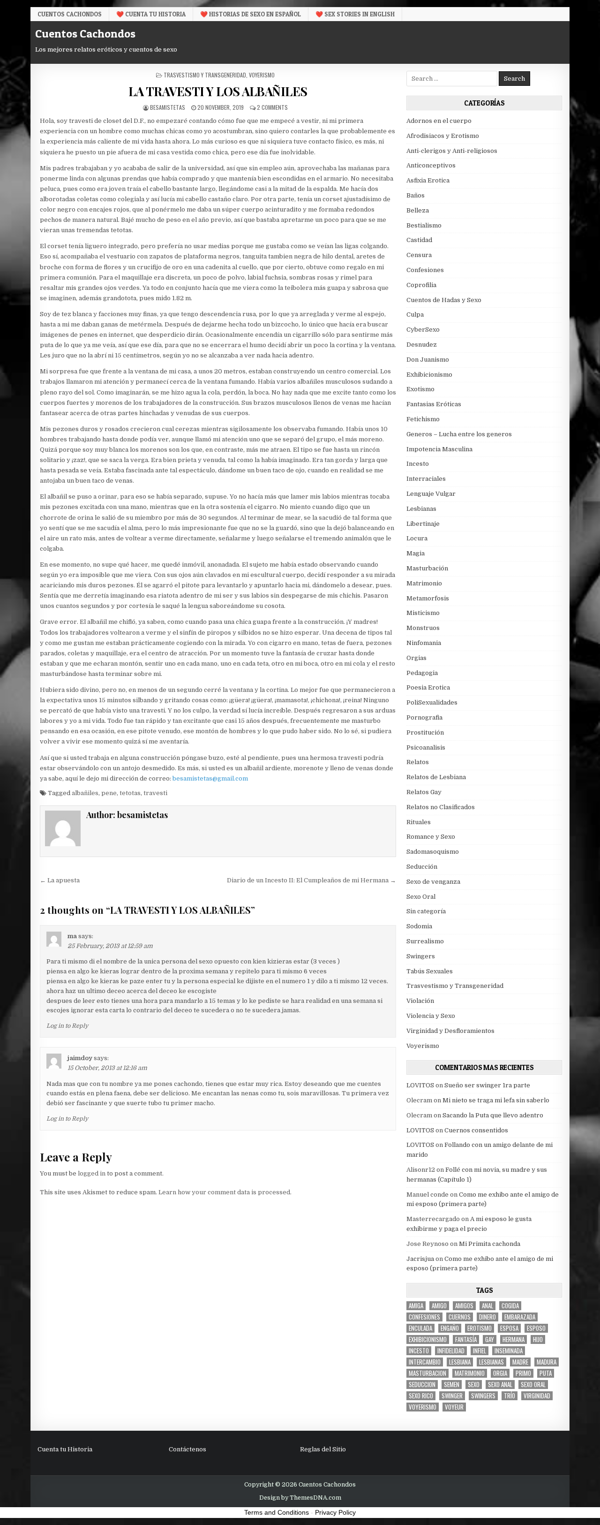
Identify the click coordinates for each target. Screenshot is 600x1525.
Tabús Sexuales (429, 971)
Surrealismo (425, 941)
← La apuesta (60, 880)
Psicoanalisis (425, 747)
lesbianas (491, 1362)
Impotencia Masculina (439, 449)
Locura (417, 538)
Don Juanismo (427, 359)
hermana (513, 1339)
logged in (91, 1173)
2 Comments (272, 107)
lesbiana (460, 1362)
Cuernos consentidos (476, 1130)
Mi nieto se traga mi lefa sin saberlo (495, 1100)
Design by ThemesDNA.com (300, 1498)
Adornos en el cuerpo (439, 120)
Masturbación (427, 568)
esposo (536, 1328)
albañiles (85, 793)
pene (109, 793)
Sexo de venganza (433, 881)
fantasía (466, 1339)
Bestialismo (424, 225)
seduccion (422, 1384)
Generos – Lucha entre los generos (459, 434)
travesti (155, 793)
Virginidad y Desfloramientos (450, 1030)
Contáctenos (187, 1449)
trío (509, 1395)
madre (520, 1362)
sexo (474, 1384)
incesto (419, 1350)
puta (546, 1373)
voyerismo (422, 1407)
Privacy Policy (335, 1512)
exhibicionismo (428, 1339)
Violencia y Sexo (430, 1015)
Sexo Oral (420, 896)
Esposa (509, 1328)
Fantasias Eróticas (433, 404)
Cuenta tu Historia (65, 1449)
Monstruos (423, 627)
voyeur (454, 1407)
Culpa (415, 314)
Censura (419, 254)
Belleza (417, 210)
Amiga (416, 1305)
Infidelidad (451, 1350)
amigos (464, 1305)
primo (523, 1373)
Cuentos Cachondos (70, 14)
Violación (420, 1000)
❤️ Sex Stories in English (355, 14)
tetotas (130, 793)
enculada (420, 1328)
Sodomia (419, 926)
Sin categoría (426, 911)
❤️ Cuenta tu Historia (151, 14)
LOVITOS (420, 1085)
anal (487, 1305)
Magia (415, 553)
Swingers (420, 956)
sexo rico (421, 1395)
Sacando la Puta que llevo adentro (492, 1115)
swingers (483, 1395)
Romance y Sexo (430, 836)
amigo (439, 1305)
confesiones (424, 1317)
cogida (510, 1305)
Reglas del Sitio (323, 1449)
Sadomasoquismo (432, 851)
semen (451, 1384)
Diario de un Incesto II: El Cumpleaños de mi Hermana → (311, 880)
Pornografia (424, 717)
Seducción (421, 866)
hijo (538, 1339)
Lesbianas (421, 508)
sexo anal (500, 1384)
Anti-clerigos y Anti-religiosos (451, 150)
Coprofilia (421, 284)
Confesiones (425, 269)
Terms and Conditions (276, 1512)
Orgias (416, 657)
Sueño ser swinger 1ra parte (487, 1085)
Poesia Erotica (428, 687)
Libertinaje (423, 523)
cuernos (460, 1317)
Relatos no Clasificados (440, 807)
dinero (487, 1317)
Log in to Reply (67, 1026)
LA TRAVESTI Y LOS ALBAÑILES (218, 91)
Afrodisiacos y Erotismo (442, 135)
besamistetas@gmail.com (210, 778)
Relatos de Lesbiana (436, 777)
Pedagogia (422, 672)
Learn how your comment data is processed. (225, 1192)
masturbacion (427, 1373)
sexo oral (533, 1384)
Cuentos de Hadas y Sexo (443, 299)
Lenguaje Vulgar (431, 493)
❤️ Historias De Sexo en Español (250, 14)
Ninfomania (423, 642)
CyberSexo (423, 329)
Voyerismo (262, 75)
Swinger (452, 1395)
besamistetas (167, 107)
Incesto (417, 463)
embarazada (519, 1317)
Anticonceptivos (431, 165)
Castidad (419, 239)
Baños (415, 195)
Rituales (418, 822)
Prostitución (425, 732)
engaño (450, 1328)
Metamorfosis (427, 598)
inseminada (509, 1350)
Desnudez (421, 344)
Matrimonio (424, 583)
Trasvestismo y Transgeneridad (205, 75)
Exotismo (420, 389)
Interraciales (426, 478)
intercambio (425, 1362)
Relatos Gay (424, 792)
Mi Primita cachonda (489, 1243)
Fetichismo (423, 419)
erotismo (479, 1328)
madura (546, 1362)
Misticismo (423, 612)
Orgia (500, 1373)
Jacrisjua (420, 1258)
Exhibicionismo (429, 374)
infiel (479, 1350)
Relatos (417, 762)
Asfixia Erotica (428, 180)
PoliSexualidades (432, 702)
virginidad (537, 1395)
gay (489, 1339)
